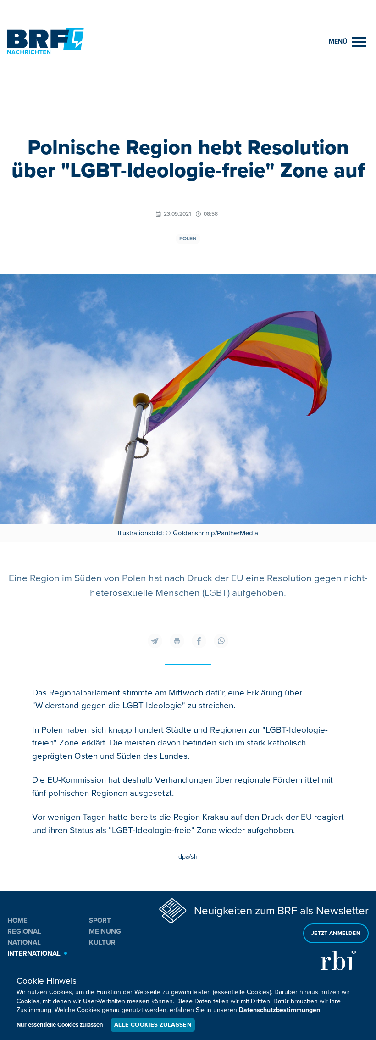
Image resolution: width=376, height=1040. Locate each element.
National (24, 942)
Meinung (105, 931)
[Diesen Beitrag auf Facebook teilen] (199, 641)
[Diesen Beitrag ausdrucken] (177, 641)
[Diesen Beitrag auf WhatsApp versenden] (221, 641)
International (34, 953)
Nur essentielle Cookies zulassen (60, 1025)
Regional (24, 931)
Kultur (102, 942)
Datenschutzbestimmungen (279, 1010)
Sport (100, 920)
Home (17, 920)
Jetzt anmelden (335, 933)
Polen (188, 238)
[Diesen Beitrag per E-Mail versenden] (155, 641)
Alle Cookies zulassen (152, 1025)
